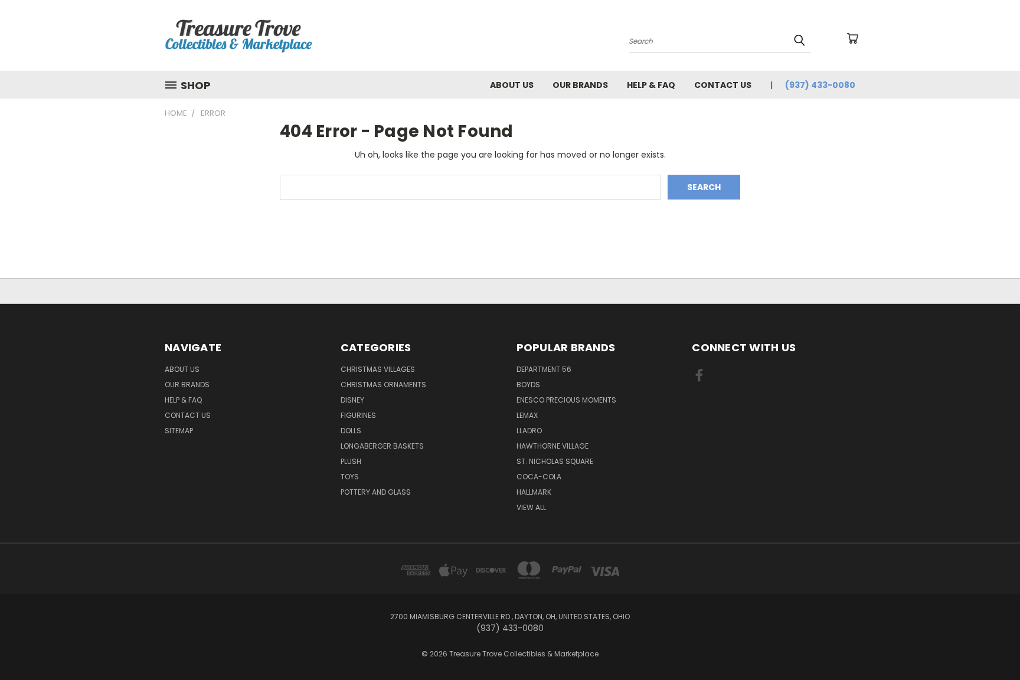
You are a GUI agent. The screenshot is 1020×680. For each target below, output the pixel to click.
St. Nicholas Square (554, 461)
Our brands (580, 85)
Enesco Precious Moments (566, 400)
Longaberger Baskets (382, 446)
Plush (351, 461)
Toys (350, 477)
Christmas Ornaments (383, 385)
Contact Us (722, 85)
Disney (352, 400)
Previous (989, 643)
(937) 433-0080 (820, 85)
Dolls (351, 431)
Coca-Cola (538, 477)
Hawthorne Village (552, 446)
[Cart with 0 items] (852, 38)
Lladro (529, 431)
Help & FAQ (651, 85)
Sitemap (179, 431)
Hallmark (533, 492)
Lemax (527, 415)
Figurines (358, 415)
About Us (512, 85)
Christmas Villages (378, 369)
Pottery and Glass (376, 492)
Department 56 (543, 369)
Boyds (528, 385)
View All (531, 507)
